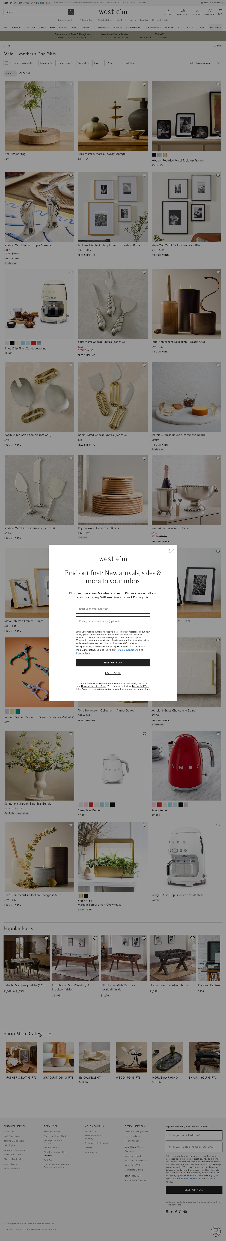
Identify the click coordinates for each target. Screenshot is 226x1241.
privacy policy (104, 689)
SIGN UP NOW (113, 662)
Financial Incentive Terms (93, 686)
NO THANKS (113, 672)
